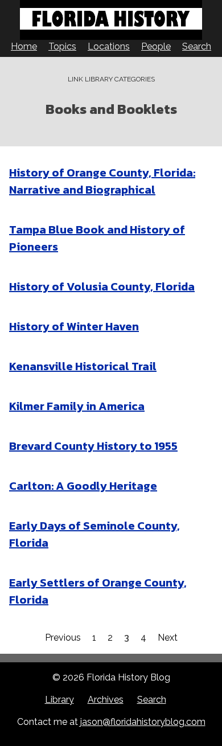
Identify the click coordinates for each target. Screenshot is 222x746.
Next (168, 637)
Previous (63, 637)
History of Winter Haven (74, 326)
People (156, 46)
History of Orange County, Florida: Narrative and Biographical (102, 181)
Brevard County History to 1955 (93, 445)
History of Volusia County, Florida (102, 286)
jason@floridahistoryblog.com (142, 721)
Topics (62, 46)
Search (196, 46)
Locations (109, 46)
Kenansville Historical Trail (83, 366)
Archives (106, 699)
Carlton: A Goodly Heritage (83, 485)
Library (59, 699)
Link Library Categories (111, 79)
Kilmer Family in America (77, 406)
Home (24, 46)
